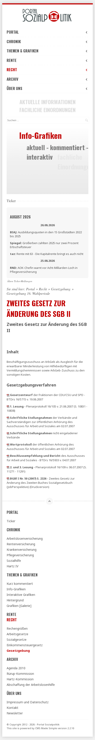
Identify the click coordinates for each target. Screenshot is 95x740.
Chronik (14, 41)
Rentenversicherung (21, 544)
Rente (12, 60)
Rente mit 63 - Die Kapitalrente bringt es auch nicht (46, 254)
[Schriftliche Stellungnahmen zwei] (8, 433)
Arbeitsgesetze (17, 634)
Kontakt (12, 708)
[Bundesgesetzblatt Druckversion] (8, 478)
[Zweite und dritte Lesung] (8, 467)
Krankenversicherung (21, 549)
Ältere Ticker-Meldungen (19, 281)
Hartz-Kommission (20, 679)
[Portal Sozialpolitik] (47, 15)
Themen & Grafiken (22, 51)
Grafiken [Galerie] (19, 606)
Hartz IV (12, 566)
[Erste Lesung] (8, 406)
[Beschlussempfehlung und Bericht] (8, 456)
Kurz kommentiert (20, 583)
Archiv (12, 79)
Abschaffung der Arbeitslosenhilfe (31, 685)
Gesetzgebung (60, 289)
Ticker (11, 521)
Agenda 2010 (16, 668)
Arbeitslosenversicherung (25, 538)
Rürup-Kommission (20, 673)
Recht (12, 69)
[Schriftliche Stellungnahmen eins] (8, 418)
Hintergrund (15, 600)
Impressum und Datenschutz (28, 702)
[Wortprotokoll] (8, 444)
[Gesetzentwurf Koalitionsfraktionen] (8, 395)
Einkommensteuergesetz (25, 645)
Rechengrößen (17, 628)
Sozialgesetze (17, 639)
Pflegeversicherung (20, 555)
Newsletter (15, 713)
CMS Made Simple (46, 728)
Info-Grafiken (16, 589)
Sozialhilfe (14, 560)
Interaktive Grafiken (21, 595)
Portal (13, 32)
